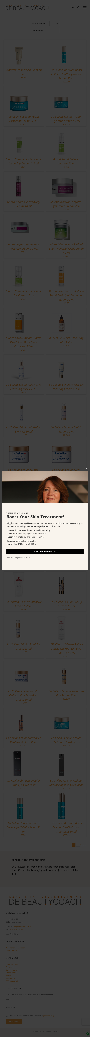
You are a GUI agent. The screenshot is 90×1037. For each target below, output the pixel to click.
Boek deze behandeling (45, 551)
